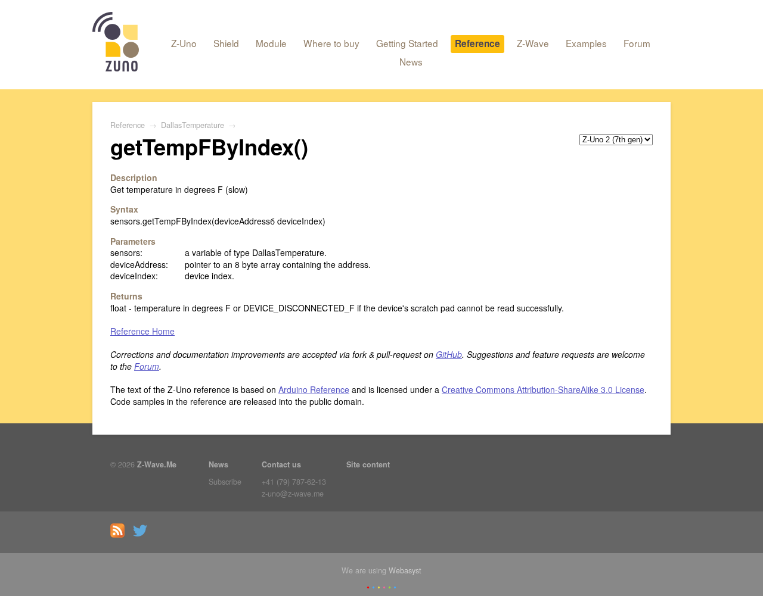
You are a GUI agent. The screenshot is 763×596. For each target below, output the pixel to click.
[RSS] (120, 534)
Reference (477, 43)
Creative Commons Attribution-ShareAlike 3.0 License (543, 389)
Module (271, 42)
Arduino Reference (313, 389)
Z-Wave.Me (156, 464)
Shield (226, 42)
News (411, 61)
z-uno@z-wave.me (293, 493)
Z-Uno (184, 42)
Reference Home (142, 331)
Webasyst (405, 570)
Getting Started (407, 42)
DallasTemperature (192, 125)
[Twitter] (143, 534)
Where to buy (331, 42)
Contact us (281, 464)
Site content (368, 464)
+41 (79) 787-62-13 (294, 481)
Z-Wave (533, 42)
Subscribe (225, 481)
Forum (637, 42)
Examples (586, 42)
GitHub (449, 354)
